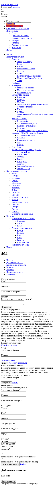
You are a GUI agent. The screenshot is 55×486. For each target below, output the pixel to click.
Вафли (15, 199)
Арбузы (20, 164)
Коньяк (20, 233)
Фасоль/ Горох (23, 169)
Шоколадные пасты (26, 140)
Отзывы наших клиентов (17, 28)
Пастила (15, 211)
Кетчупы (21, 99)
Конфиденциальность (22, 38)
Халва (14, 173)
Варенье (21, 138)
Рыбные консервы (25, 88)
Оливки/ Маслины (25, 166)
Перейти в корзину (9, 345)
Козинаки (16, 178)
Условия (15, 43)
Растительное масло (26, 69)
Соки (19, 223)
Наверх (9, 260)
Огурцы (20, 157)
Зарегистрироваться (18, 363)
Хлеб (19, 80)
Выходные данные (20, 45)
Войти (9, 50)
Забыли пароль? (8, 360)
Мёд (19, 142)
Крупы (20, 66)
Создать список (8, 481)
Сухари (15, 207)
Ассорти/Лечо (23, 152)
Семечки (21, 128)
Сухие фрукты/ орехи (27, 123)
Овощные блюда (24, 61)
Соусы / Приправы (20, 95)
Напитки (10, 216)
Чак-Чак (15, 195)
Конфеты (16, 188)
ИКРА (9, 54)
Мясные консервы (25, 90)
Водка (20, 230)
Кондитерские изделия (16, 171)
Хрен (19, 109)
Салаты (20, 71)
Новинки (10, 24)
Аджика (20, 111)
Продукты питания (15, 57)
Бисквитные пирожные (22, 214)
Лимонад (21, 221)
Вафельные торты (20, 202)
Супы (19, 73)
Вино (19, 235)
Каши (19, 64)
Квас (19, 226)
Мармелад (16, 183)
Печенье (15, 176)
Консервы (16, 85)
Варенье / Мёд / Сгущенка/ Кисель (27, 133)
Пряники (16, 185)
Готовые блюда (24, 92)
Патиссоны (22, 154)
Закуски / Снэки (19, 119)
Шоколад (16, 192)
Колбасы (16, 83)
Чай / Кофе (16, 147)
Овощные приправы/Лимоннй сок (33, 104)
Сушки (15, 180)
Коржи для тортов (20, 197)
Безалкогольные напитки (23, 218)
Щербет (15, 204)
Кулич (9, 247)
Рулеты (15, 209)
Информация (12, 31)
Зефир (14, 190)
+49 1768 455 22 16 (9, 4)
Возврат (15, 40)
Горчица (21, 97)
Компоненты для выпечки (29, 76)
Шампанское (23, 242)
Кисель (20, 145)
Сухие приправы (25, 107)
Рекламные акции (14, 26)
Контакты (16, 47)
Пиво (19, 238)
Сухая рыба (22, 121)
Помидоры (22, 161)
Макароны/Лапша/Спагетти (29, 78)
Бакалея (15, 59)
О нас (14, 33)
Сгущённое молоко (26, 135)
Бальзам (20, 240)
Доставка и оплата (20, 36)
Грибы (20, 159)
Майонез (21, 102)
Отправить (6, 307)
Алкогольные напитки (22, 228)
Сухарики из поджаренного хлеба (32, 130)
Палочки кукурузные (26, 126)
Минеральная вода (20, 245)
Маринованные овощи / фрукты (26, 149)
